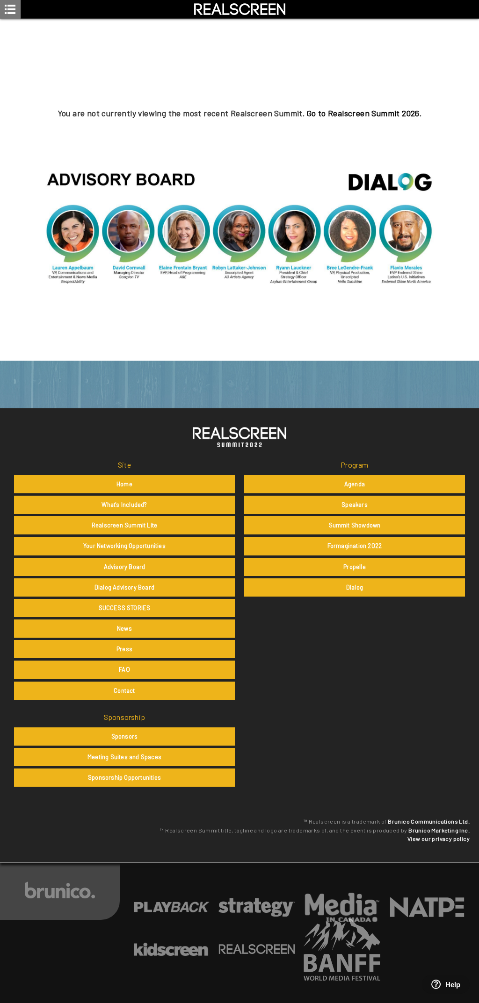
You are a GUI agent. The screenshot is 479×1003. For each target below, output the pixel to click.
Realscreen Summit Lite (124, 525)
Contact (124, 690)
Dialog (354, 587)
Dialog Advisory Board (124, 587)
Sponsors (124, 736)
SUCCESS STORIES (125, 608)
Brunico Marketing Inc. (439, 830)
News (124, 628)
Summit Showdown (355, 525)
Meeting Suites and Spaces (124, 757)
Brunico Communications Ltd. (429, 821)
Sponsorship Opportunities (124, 777)
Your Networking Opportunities (124, 545)
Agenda (354, 484)
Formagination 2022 (354, 545)
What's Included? (124, 504)
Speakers (354, 504)
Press (124, 649)
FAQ (124, 669)
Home (124, 484)
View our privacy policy (438, 838)
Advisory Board (124, 566)
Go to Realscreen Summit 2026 (363, 113)
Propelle (354, 566)
